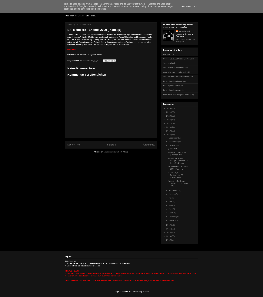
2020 (168, 127)
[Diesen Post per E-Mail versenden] (104, 60)
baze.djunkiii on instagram (174, 81)
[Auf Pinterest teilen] (115, 60)
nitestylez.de (168, 54)
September (174, 190)
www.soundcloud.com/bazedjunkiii (178, 77)
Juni (171, 201)
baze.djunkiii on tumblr (173, 86)
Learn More (185, 6)
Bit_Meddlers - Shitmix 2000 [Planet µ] (178, 168)
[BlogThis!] (107, 60)
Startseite (111, 145)
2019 (168, 131)
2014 (168, 236)
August (172, 194)
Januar (172, 220)
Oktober (172, 145)
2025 (168, 108)
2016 (168, 229)
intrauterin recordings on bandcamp (178, 95)
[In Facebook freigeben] (112, 60)
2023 (168, 116)
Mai (170, 205)
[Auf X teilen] (109, 60)
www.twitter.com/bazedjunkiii (175, 68)
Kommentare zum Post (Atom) (116, 152)
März (171, 213)
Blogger (146, 292)
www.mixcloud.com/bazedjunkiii (176, 72)
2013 (168, 240)
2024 (168, 112)
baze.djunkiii (184, 31)
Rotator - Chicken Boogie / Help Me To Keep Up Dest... (178, 160)
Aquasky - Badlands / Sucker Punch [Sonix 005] (178, 183)
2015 (168, 232)
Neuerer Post (73, 145)
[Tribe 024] (172, 148)
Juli (170, 198)
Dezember (173, 138)
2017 (168, 225)
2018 (168, 134)
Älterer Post (149, 145)
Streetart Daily (169, 63)
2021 (168, 123)
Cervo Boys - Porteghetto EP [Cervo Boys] (175, 175)
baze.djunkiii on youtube (173, 90)
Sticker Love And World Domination (178, 59)
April (171, 209)
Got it (197, 6)
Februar (172, 216)
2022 (168, 119)
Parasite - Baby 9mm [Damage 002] (177, 153)
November (173, 141)
